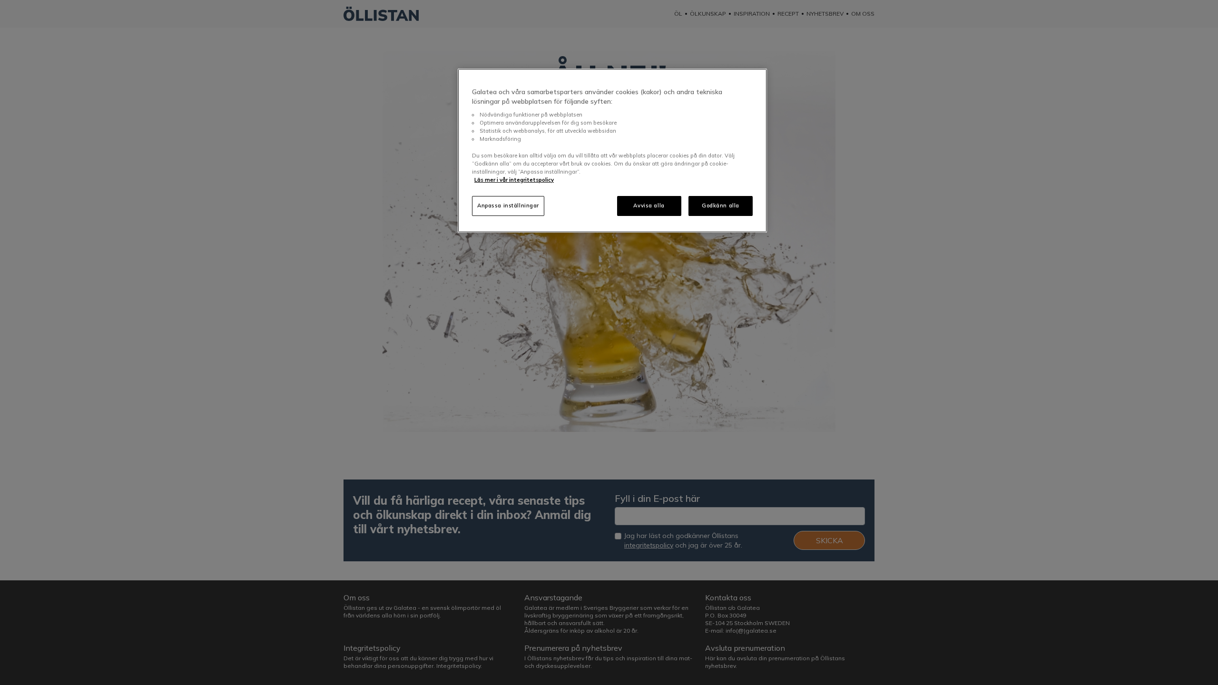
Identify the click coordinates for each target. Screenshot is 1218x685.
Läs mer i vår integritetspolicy (514, 179)
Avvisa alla (648, 205)
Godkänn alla (720, 205)
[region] (612, 150)
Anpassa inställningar (508, 205)
